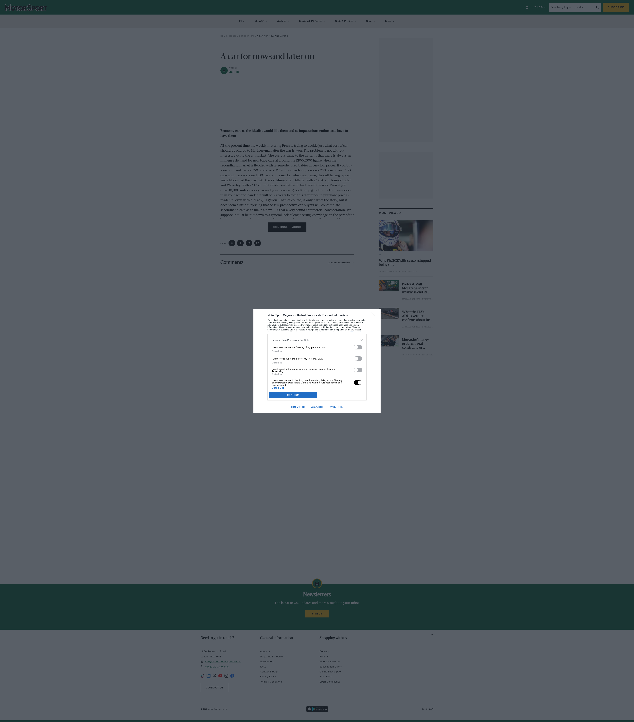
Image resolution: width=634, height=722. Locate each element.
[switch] (358, 347)
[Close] (374, 315)
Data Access (317, 406)
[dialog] (317, 361)
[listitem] (317, 340)
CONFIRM (293, 395)
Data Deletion (298, 406)
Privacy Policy (336, 406)
